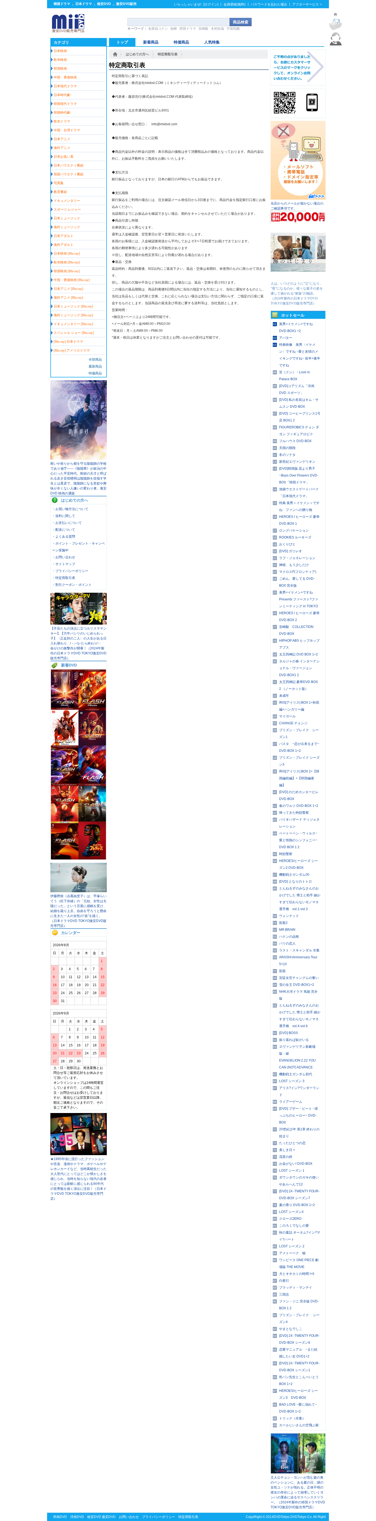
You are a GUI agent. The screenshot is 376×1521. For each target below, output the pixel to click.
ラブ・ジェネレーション (297, 558)
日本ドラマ (83, 4)
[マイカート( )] (335, 24)
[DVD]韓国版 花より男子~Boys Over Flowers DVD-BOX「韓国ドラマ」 (298, 475)
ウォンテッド (289, 916)
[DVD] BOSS (288, 1033)
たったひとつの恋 (292, 1143)
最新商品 (95, 366)
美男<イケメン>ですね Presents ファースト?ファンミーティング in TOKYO (298, 599)
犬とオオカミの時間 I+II (296, 1274)
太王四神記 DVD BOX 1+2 (298, 654)
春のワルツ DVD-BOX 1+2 (298, 806)
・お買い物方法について (70, 509)
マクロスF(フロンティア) (297, 572)
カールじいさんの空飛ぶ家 (299, 1425)
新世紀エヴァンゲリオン (297, 462)
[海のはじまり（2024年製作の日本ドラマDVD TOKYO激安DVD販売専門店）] (298, 279)
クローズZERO (290, 1219)
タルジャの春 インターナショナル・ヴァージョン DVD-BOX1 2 (299, 668)
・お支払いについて (67, 523)
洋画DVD (77, 1517)
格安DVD (104, 4)
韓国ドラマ (62, 4)
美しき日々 (287, 1150)
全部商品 (95, 359)
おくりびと (287, 544)
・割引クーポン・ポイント (72, 585)
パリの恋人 (287, 943)
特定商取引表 (168, 54)
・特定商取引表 (63, 578)
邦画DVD (60, 1517)
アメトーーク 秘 (292, 1253)
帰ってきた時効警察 (294, 813)
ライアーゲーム (290, 1102)
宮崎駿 (203, 29)
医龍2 (283, 923)
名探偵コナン (158, 29)
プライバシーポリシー (158, 1517)
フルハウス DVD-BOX (295, 441)
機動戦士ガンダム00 (294, 875)
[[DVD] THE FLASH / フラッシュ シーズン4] (92, 782)
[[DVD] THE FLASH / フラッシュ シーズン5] (64, 782)
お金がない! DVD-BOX (295, 1164)
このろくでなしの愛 (294, 1226)
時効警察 (285, 854)
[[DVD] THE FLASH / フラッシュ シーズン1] (64, 858)
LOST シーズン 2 (291, 1246)
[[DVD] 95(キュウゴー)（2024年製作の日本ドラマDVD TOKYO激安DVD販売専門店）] (78, 1154)
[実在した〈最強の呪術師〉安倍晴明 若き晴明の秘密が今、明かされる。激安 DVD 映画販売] (78, 459)
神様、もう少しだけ (294, 565)
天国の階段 (287, 448)
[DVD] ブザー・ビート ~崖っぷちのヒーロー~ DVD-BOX (298, 1115)
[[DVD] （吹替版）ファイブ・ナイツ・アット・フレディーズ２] (92, 858)
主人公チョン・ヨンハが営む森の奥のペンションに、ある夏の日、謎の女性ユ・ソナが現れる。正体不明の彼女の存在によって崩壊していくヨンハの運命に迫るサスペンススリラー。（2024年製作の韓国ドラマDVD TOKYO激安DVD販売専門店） (298, 1492)
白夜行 (284, 1281)
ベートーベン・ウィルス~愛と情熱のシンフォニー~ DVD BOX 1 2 (298, 840)
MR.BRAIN (287, 930)
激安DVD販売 (126, 4)
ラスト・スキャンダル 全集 (299, 950)
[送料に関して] (298, 222)
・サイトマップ (63, 564)
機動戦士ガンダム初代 (295, 1074)
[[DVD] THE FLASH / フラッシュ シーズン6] (92, 744)
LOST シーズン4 (291, 1212)
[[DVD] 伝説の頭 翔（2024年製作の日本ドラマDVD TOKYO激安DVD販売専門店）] (78, 623)
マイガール (287, 716)
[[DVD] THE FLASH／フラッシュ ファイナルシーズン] (64, 706)
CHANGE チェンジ (293, 723)
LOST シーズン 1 (291, 1170)
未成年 (284, 696)
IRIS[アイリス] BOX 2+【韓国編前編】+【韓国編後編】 (299, 778)
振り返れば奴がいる (294, 1040)
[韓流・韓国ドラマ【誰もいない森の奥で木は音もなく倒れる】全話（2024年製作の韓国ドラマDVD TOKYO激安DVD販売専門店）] (298, 1472)
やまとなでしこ (290, 1329)
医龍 (282, 971)
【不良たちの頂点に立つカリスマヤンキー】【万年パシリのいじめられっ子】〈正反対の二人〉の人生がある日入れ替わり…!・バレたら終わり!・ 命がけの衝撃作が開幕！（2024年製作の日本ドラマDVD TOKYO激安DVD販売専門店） (78, 643)
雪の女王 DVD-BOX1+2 (296, 985)
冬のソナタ (287, 455)
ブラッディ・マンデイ (295, 1287)
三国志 (284, 1294)
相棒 (173, 29)
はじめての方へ (137, 54)
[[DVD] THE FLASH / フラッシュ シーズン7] (64, 744)
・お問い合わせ (63, 557)
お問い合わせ (129, 1517)
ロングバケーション (294, 530)
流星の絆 (285, 1157)
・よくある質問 (63, 536)
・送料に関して (63, 516)
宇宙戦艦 (233, 29)
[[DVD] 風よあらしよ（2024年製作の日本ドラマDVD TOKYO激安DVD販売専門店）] (78, 891)
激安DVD (109, 1517)
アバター (285, 338)
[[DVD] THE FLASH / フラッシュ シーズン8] (92, 706)
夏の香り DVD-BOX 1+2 (297, 1205)
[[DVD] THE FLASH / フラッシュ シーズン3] (64, 820)
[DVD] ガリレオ (290, 551)
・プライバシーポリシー (70, 571)
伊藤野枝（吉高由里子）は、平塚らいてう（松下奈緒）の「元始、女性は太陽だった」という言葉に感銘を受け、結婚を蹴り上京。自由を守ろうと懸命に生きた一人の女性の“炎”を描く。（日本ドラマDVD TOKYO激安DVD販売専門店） (78, 911)
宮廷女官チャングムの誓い (299, 978)
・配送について (63, 530)
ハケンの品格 (289, 936)
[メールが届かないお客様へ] (298, 198)
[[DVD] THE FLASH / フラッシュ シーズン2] (92, 820)
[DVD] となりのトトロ (295, 881)
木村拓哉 (217, 29)
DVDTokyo (282, 1517)
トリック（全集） (292, 1418)
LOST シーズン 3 (291, 1081)
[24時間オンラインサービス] (335, 44)
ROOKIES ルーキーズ (295, 537)
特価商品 (95, 373)
